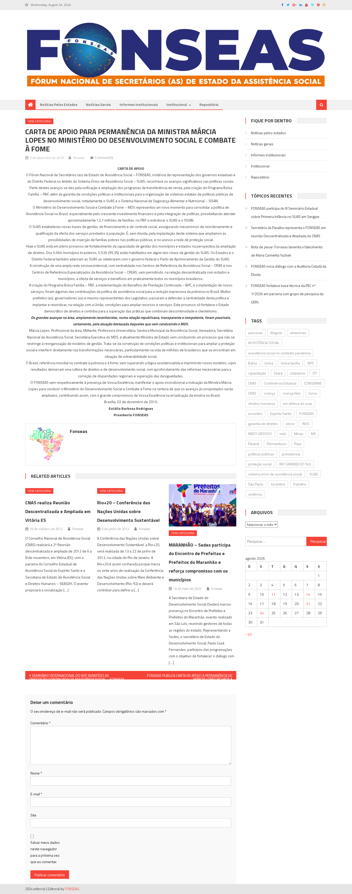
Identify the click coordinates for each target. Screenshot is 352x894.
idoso (290, 423)
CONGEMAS (313, 383)
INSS (305, 423)
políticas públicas (261, 454)
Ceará (278, 373)
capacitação (257, 373)
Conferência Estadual (280, 383)
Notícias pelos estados (58, 104)
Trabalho (299, 484)
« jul (248, 634)
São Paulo (255, 484)
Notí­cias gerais (98, 104)
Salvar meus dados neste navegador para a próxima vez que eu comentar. (45, 852)
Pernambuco (276, 443)
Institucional (176, 104)
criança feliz (292, 393)
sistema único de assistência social (275, 474)
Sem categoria (39, 121)
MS (313, 433)
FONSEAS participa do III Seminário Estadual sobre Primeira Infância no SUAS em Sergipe (285, 212)
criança (269, 393)
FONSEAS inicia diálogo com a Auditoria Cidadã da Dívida (288, 270)
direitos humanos (261, 403)
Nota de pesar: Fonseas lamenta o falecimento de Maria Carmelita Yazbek (287, 251)
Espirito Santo (280, 413)
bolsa (269, 363)
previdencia (291, 454)
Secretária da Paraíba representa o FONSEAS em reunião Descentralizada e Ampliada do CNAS (288, 232)
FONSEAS (306, 413)
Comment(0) (104, 157)
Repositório (209, 104)
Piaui (297, 443)
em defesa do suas (297, 403)
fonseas (78, 157)
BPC (311, 363)
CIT (315, 373)
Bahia (252, 363)
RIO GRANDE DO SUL (295, 464)
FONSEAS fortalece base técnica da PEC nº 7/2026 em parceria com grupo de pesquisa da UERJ (287, 294)
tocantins (278, 484)
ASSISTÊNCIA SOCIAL (263, 342)
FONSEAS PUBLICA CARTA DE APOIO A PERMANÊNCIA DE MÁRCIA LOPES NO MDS (189, 676)
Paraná (253, 443)
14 (308, 594)
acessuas (255, 332)
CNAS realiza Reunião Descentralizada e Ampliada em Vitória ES (57, 511)
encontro (255, 413)
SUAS (313, 474)
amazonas (298, 332)
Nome (36, 773)
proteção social (260, 464)
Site (33, 815)
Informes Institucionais (139, 104)
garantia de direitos (263, 423)
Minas (298, 433)
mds (283, 433)
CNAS (252, 383)
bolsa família (290, 363)
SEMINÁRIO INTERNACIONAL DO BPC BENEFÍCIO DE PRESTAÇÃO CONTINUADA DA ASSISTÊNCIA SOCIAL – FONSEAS (76, 676)
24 (262, 613)
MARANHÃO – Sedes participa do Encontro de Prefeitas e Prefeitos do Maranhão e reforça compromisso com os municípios (200, 562)
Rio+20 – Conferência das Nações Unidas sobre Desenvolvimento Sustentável (128, 511)
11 (273, 594)
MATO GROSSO (260, 433)
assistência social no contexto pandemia (279, 353)
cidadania (297, 373)
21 (308, 603)
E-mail (36, 794)
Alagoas (276, 332)
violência (255, 494)
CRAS (252, 393)
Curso (312, 393)
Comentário (40, 723)
